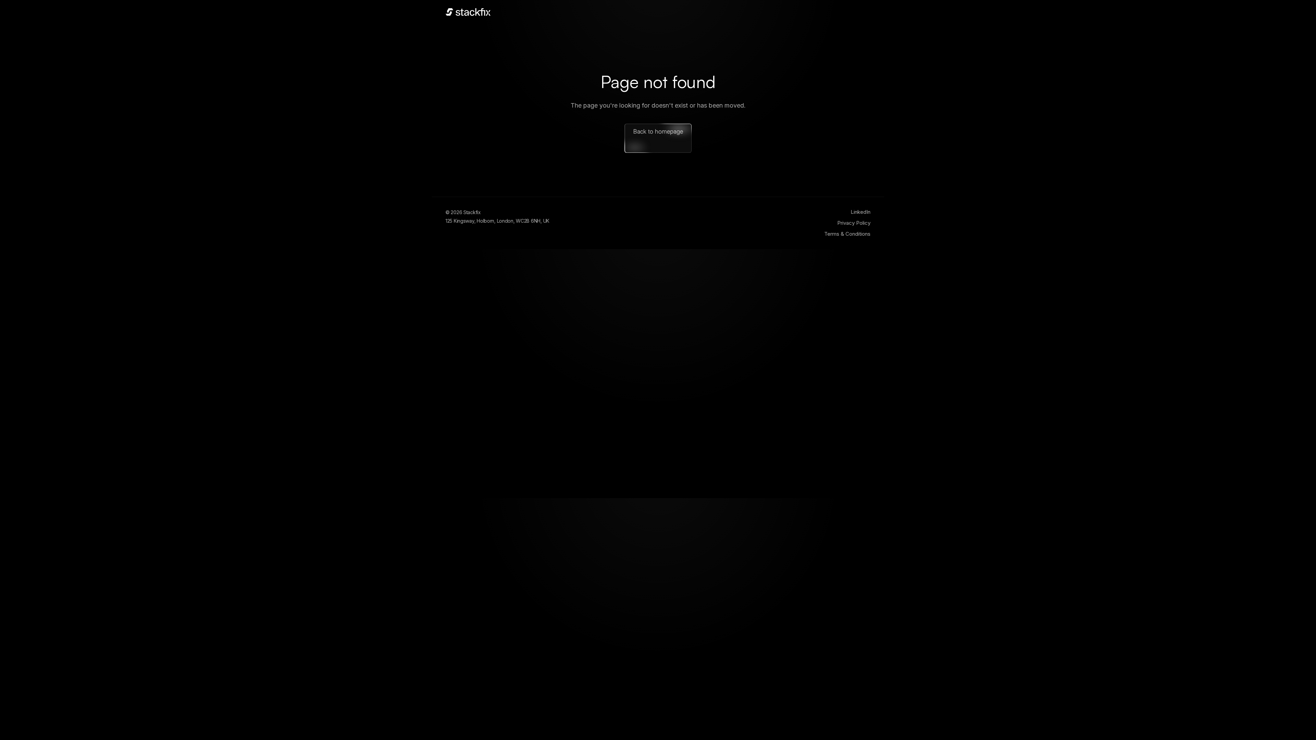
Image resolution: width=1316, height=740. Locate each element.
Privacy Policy (853, 223)
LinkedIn (860, 212)
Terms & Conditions (847, 234)
